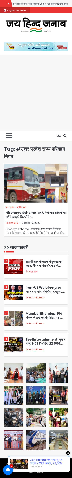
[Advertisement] (36, 93)
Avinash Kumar (35, 297)
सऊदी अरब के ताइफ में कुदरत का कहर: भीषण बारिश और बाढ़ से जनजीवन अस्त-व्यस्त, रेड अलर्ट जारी (44, 267)
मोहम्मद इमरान (32, 271)
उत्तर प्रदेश (10, 207)
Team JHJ (12, 223)
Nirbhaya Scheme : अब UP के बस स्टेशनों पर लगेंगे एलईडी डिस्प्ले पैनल (36, 214)
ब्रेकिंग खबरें (21, 207)
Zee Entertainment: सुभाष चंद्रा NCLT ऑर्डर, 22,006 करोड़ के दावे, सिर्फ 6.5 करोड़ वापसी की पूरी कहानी (45, 345)
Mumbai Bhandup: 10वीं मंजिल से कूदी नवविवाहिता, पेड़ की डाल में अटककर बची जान (44, 317)
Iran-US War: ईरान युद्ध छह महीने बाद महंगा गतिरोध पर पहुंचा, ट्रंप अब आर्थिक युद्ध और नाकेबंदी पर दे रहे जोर (44, 293)
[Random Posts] (59, 136)
